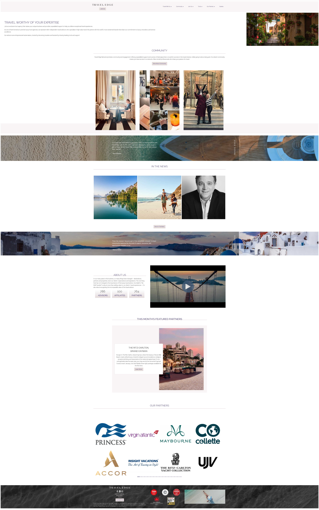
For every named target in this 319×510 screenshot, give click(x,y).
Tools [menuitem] (199, 6)
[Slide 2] (141, 477)
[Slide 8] (159, 477)
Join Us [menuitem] (190, 6)
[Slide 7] (156, 477)
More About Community (159, 63)
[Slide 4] (147, 477)
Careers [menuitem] (221, 6)
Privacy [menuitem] (119, 497)
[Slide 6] (153, 477)
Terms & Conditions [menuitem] (119, 494)
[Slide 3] (144, 477)
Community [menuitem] (179, 6)
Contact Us (119, 500)
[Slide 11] (168, 477)
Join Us (102, 9)
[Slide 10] (165, 477)
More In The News (159, 227)
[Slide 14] (177, 477)
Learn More (138, 369)
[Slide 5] (150, 477)
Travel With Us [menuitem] (166, 6)
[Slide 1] (138, 477)
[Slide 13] (174, 477)
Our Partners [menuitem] (210, 6)
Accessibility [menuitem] (119, 495)
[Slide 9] (162, 477)
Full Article (115, 204)
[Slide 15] (180, 477)
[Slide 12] (171, 477)
